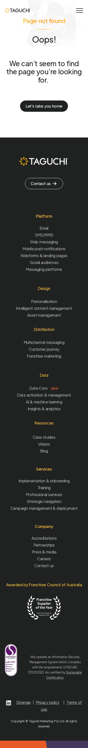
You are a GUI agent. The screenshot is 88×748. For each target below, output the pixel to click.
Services (44, 469)
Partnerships (44, 545)
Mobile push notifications (44, 248)
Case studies (44, 437)
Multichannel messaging (44, 342)
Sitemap (23, 702)
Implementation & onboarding (44, 480)
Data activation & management (44, 395)
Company (44, 526)
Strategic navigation (44, 501)
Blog (44, 450)
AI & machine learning (44, 401)
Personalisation (44, 301)
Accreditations (44, 538)
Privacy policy (47, 702)
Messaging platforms (44, 269)
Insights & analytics (44, 408)
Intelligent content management (44, 308)
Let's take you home (44, 106)
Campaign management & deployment (44, 508)
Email (44, 228)
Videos (44, 444)
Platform (44, 216)
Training (44, 487)
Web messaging (44, 241)
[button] (79, 10)
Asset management (44, 315)
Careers (44, 558)
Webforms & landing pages (44, 255)
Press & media (44, 551)
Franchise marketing (44, 356)
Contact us (44, 565)
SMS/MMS (44, 234)
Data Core (43, 388)
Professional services (44, 494)
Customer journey (44, 349)
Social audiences (44, 262)
